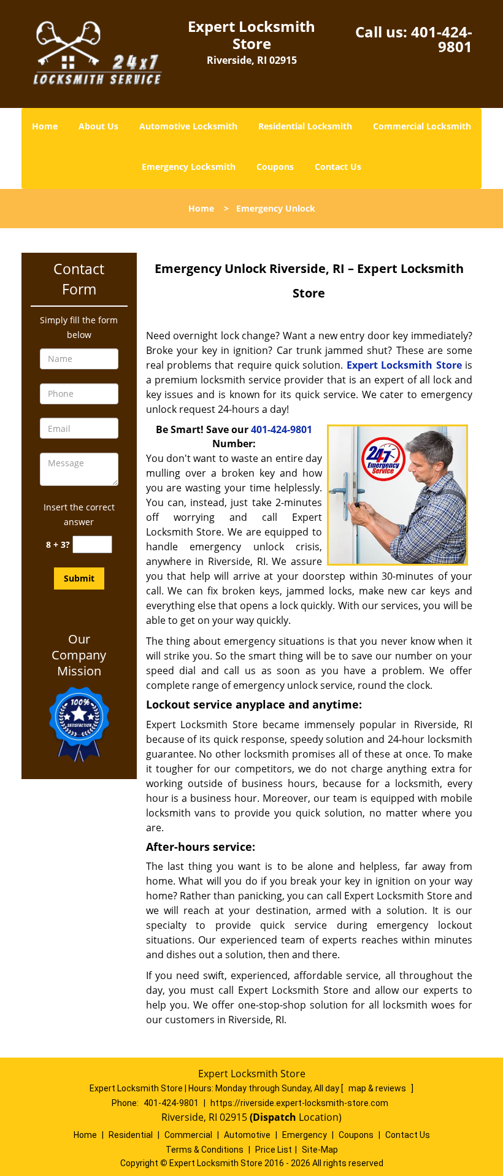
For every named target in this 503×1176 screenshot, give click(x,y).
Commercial (188, 1135)
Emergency (304, 1135)
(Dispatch (274, 1117)
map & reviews (378, 1088)
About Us (98, 126)
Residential (131, 1135)
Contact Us (338, 166)
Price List (273, 1150)
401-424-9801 (441, 38)
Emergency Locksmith (189, 166)
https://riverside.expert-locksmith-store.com (299, 1103)
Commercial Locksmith (422, 126)
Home (45, 126)
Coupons (275, 166)
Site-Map (320, 1150)
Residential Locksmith (305, 126)
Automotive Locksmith (188, 126)
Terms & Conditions (205, 1150)
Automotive (247, 1135)
